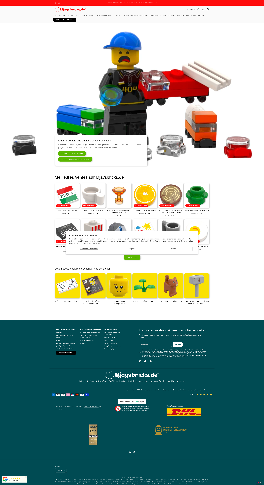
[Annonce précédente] (102, 3)
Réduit (157, 390)
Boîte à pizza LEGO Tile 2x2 (67, 210)
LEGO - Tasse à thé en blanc (93, 210)
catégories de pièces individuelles (174, 390)
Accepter (130, 249)
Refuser (173, 249)
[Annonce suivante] (162, 3)
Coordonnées (162, 484)
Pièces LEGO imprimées (66, 301)
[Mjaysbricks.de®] (5, 481)
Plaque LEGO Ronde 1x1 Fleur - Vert (197, 210)
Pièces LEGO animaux (170, 301)
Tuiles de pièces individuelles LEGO (91, 302)
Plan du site (208, 390)
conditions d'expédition (64, 349)
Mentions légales (151, 484)
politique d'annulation (63, 346)
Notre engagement (110, 343)
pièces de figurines (195, 390)
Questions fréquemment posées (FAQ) (88, 336)
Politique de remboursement (85, 484)
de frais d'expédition (91, 406)
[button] (104, 15)
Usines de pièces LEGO (143, 301)
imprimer (59, 340)
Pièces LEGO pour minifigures (119, 302)
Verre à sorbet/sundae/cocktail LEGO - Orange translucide (119, 211)
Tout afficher (132, 257)
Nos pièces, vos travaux (112, 346)
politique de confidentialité (65, 343)
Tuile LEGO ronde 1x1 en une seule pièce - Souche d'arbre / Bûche (171, 211)
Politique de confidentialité (90, 243)
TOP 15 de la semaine (144, 390)
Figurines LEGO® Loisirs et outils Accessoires (197, 302)
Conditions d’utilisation (122, 484)
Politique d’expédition (137, 484)
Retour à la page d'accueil (72, 154)
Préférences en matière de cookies (178, 484)
